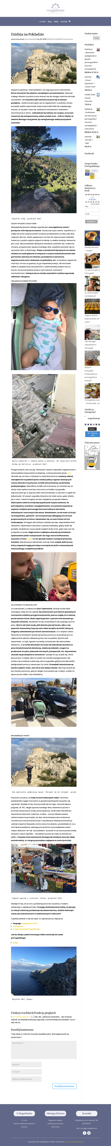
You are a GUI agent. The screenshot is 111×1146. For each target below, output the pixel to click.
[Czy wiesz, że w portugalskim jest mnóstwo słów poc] (99, 424)
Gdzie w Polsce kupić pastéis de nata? (92, 318)
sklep (15, 942)
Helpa (29, 539)
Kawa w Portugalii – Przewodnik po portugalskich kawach (91, 374)
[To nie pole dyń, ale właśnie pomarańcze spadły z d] (96, 424)
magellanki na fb (29, 923)
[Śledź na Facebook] (84, 1133)
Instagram (18, 926)
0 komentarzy (67, 39)
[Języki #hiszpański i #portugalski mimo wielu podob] (93, 424)
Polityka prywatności (55, 1124)
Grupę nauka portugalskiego (26, 929)
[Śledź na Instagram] (89, 1133)
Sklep (56, 21)
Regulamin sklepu (55, 1120)
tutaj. (69, 473)
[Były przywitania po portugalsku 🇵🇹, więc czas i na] (88, 424)
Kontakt (64, 21)
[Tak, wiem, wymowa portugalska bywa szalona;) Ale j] (85, 424)
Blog (49, 21)
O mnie (42, 21)
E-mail (87, 214)
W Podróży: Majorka (21, 1017)
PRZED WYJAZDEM (54, 39)
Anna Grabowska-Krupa (74, 1142)
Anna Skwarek (30, 39)
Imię (87, 207)
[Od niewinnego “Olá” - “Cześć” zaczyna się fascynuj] (91, 424)
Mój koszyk (55, 1127)
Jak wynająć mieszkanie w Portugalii (90, 344)
